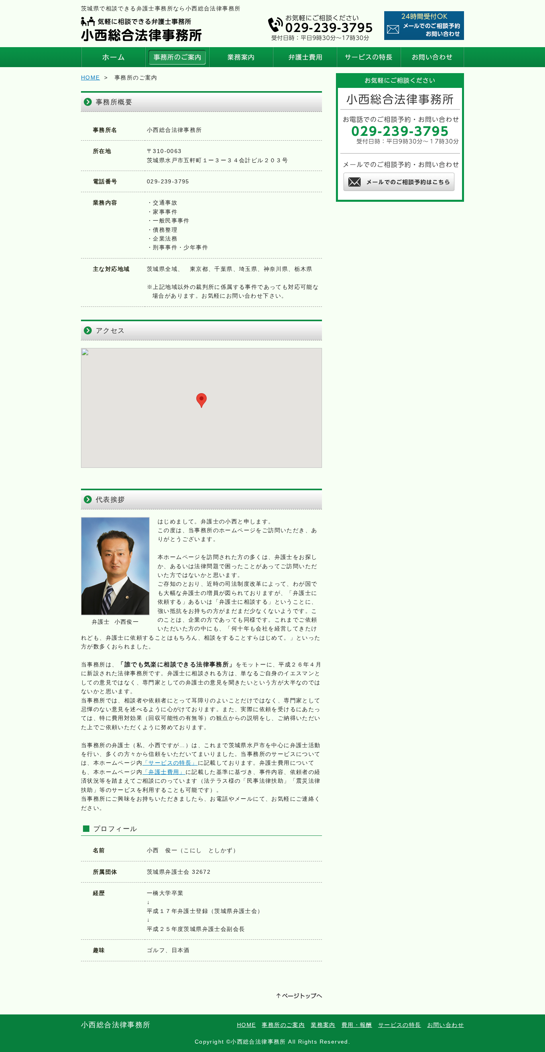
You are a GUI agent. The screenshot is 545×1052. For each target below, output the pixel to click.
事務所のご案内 (283, 1025)
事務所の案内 (177, 57)
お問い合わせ (432, 57)
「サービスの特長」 (170, 763)
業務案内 (240, 57)
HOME (113, 57)
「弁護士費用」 (164, 772)
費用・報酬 (304, 57)
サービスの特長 (368, 57)
